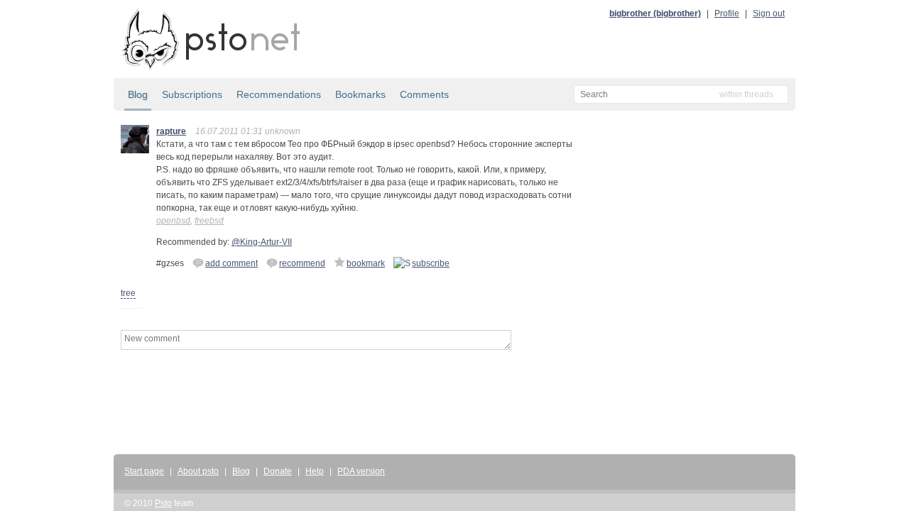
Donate (277, 471)
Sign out (769, 13)
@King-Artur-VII (262, 242)
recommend (302, 263)
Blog (138, 94)
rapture (171, 131)
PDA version (361, 471)
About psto (198, 471)
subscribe (431, 263)
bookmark (366, 263)
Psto (163, 503)
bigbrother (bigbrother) (655, 13)
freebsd (209, 221)
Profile (726, 13)
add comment (231, 263)
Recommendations (278, 94)
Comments (424, 94)
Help (314, 471)
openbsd (173, 221)
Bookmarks (360, 94)
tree (128, 293)
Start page (144, 471)
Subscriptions (192, 94)
